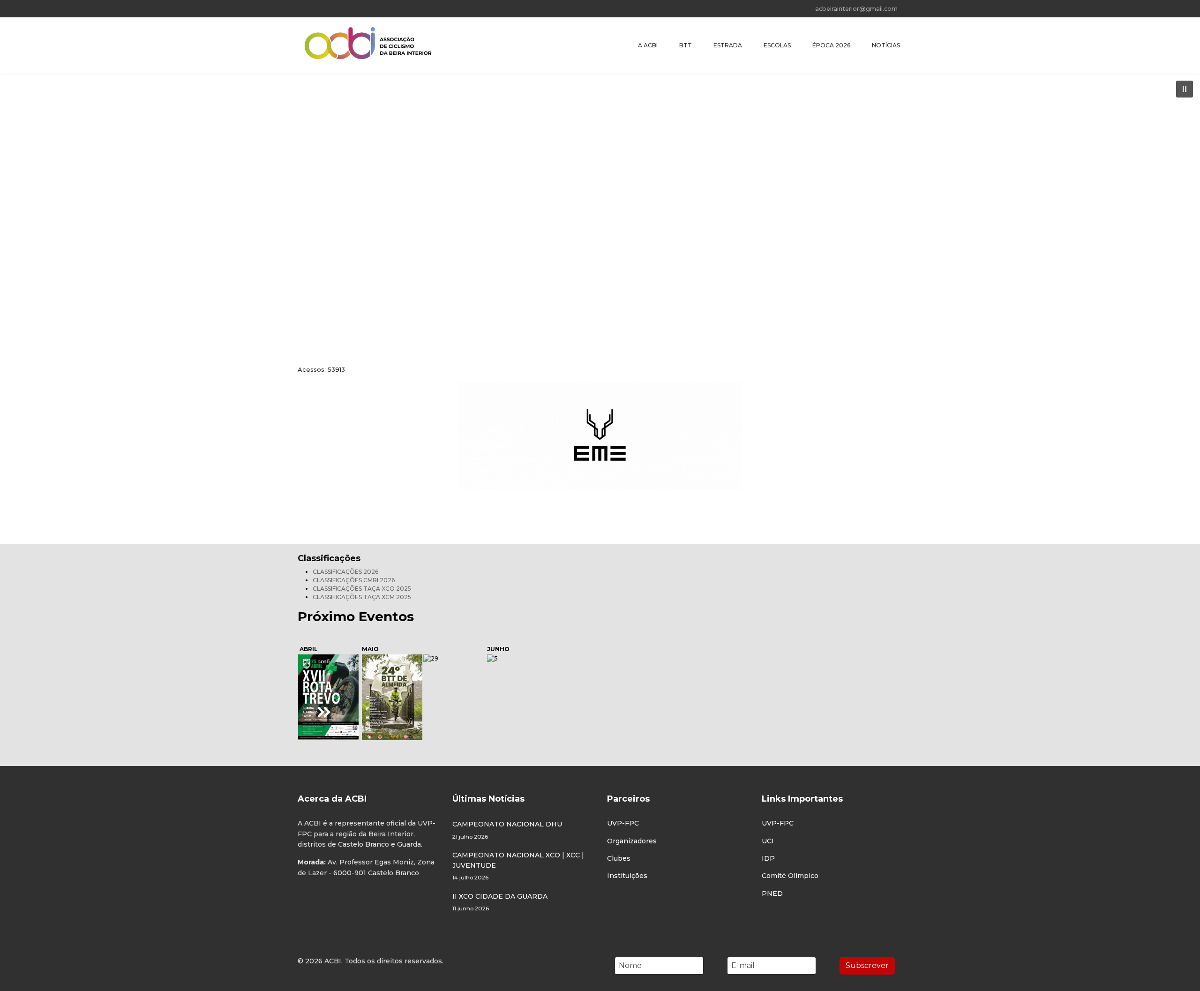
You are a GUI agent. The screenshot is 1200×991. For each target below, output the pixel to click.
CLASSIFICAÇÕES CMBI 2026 (354, 580)
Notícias (886, 45)
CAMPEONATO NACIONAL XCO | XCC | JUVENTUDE (518, 866)
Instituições (627, 875)
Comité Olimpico (790, 875)
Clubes (618, 858)
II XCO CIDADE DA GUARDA (500, 902)
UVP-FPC (623, 823)
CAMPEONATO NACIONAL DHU (507, 830)
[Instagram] (329, 8)
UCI (768, 841)
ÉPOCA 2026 (831, 45)
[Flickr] (343, 8)
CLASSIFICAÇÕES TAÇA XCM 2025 (362, 597)
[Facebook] (300, 8)
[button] (1184, 89)
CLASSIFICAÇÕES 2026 (345, 571)
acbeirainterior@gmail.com (856, 8)
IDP (768, 858)
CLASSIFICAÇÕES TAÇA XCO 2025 (362, 588)
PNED (772, 893)
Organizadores (632, 841)
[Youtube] (314, 8)
